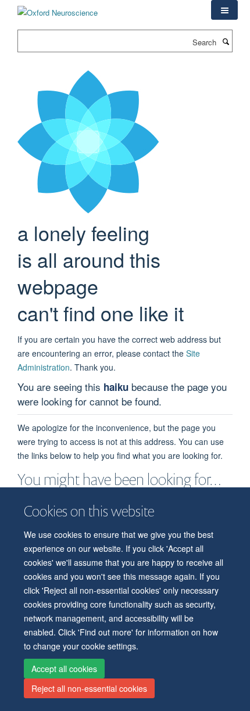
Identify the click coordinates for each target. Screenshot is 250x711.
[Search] (225, 41)
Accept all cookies (64, 668)
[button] (224, 10)
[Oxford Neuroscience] (57, 8)
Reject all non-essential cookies (89, 688)
